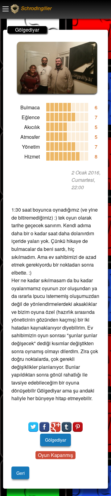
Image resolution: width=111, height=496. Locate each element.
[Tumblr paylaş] (67, 427)
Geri (20, 473)
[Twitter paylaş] (33, 427)
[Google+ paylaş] (55, 427)
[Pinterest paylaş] (78, 427)
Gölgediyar (55, 439)
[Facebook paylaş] (44, 427)
